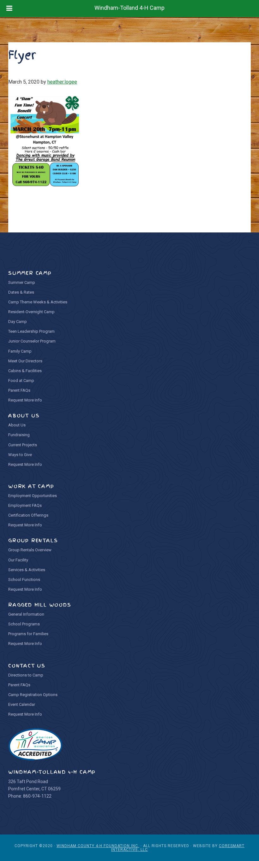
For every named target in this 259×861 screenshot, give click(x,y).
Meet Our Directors (25, 361)
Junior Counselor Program (32, 341)
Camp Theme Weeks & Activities (37, 302)
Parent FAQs (19, 390)
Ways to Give (20, 454)
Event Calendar (21, 704)
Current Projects (22, 444)
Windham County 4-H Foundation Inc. (98, 846)
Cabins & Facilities (25, 370)
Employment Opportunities (32, 495)
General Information (26, 614)
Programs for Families (28, 633)
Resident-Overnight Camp (31, 311)
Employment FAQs (25, 505)
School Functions (24, 579)
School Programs (24, 624)
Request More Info (25, 400)
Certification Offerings (28, 515)
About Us (17, 425)
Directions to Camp (25, 675)
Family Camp (20, 351)
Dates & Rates (21, 292)
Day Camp (17, 321)
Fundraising (19, 434)
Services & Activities (26, 569)
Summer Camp (21, 282)
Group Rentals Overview (29, 550)
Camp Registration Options (32, 694)
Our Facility (18, 560)
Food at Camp (21, 380)
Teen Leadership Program (31, 331)
